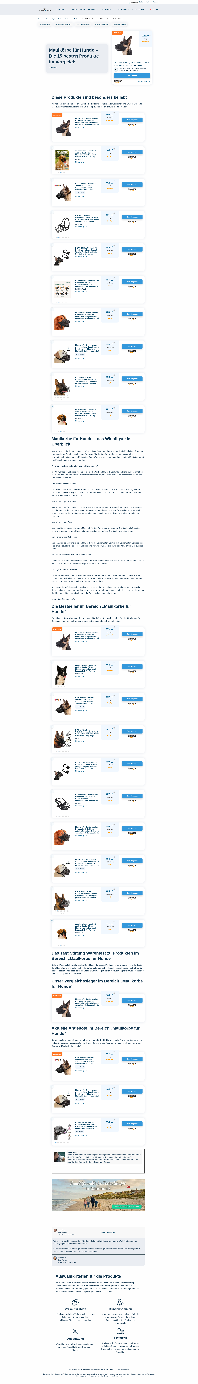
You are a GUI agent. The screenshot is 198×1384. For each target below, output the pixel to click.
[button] (157, 9)
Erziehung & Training (77, 9)
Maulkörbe (77, 19)
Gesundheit (91, 9)
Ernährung (60, 9)
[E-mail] (55, 1168)
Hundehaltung (106, 9)
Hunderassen (122, 9)
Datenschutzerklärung (100, 1369)
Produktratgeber (138, 9)
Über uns (113, 1369)
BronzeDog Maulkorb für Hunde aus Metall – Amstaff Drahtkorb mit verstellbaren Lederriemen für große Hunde (86, 1125)
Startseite (41, 19)
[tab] (58, 172)
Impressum (87, 1369)
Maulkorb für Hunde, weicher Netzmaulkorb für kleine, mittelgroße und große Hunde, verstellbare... (132, 64)
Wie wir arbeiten (123, 1369)
